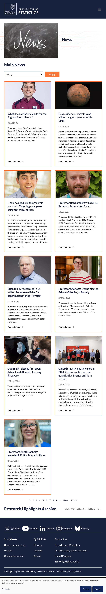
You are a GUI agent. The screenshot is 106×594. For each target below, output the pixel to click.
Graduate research (13, 556)
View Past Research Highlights (82, 509)
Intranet (38, 550)
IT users (38, 545)
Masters (8, 550)
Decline (86, 589)
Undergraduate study (15, 545)
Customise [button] (6, 589)
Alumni (37, 556)
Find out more (13, 161)
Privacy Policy (74, 571)
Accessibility (61, 571)
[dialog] (53, 586)
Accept (98, 589)
